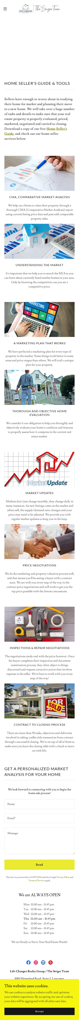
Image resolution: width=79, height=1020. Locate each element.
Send (39, 865)
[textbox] (39, 804)
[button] (7, 8)
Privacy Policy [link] (63, 877)
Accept (39, 1011)
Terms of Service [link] (36, 880)
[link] (39, 8)
